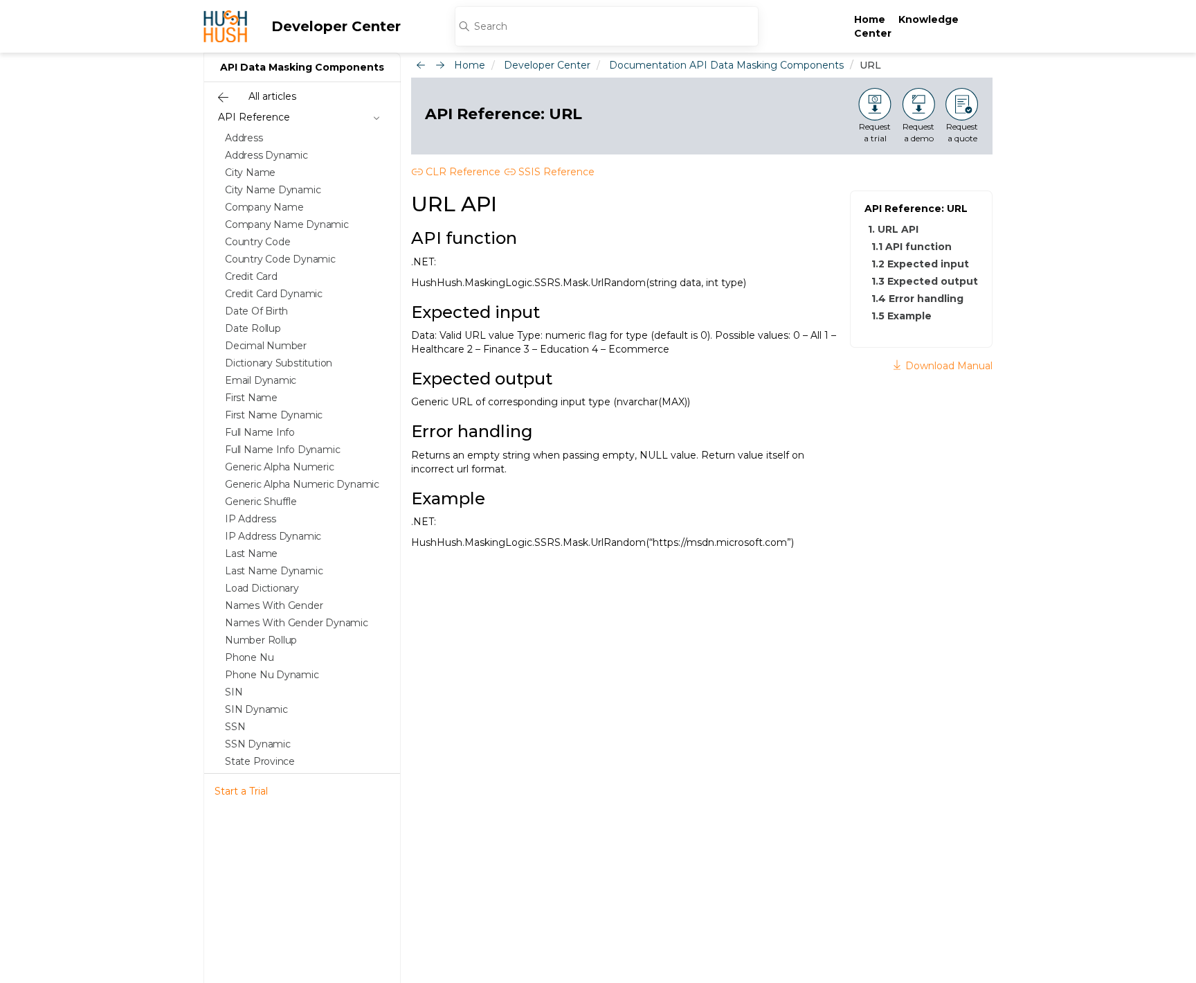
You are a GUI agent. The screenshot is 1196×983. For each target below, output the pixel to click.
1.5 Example (901, 316)
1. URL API (893, 229)
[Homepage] (225, 26)
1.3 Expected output (924, 281)
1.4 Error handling (917, 298)
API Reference (254, 117)
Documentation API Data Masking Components (726, 65)
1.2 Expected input (920, 264)
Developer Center (336, 26)
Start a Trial (241, 791)
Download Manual (948, 366)
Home (869, 19)
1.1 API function (911, 246)
